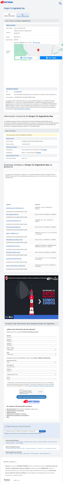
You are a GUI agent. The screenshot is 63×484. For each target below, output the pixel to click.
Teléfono (9, 369)
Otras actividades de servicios (50, 448)
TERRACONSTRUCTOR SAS (13, 246)
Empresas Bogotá (9, 453)
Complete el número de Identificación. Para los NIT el (29, 358)
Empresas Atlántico (34, 453)
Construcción (40, 448)
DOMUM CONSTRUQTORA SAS (13, 258)
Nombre (9, 335)
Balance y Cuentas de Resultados (40, 441)
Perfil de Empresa (19, 441)
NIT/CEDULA (10, 365)
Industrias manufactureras (31, 448)
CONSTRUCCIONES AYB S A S (13, 220)
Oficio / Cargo (10, 348)
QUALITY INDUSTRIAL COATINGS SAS (15, 265)
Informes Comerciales (52, 441)
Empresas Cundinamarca (45, 453)
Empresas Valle (26, 453)
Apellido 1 (9, 339)
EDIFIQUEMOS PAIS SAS (12, 214)
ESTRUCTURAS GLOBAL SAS (13, 227)
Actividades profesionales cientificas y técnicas (15, 448)
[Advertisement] (31, 75)
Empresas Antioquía (18, 453)
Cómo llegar (37, 42)
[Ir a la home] (13, 2)
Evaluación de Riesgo (28, 441)
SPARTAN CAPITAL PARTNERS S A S (15, 208)
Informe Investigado (19, 443)
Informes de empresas (10, 441)
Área (8, 352)
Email (8, 377)
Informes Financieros (10, 443)
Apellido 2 (9, 343)
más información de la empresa (22, 109)
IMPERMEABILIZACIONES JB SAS (14, 239)
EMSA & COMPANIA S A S (12, 233)
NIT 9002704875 (18, 91)
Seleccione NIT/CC (12, 360)
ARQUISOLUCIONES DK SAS (13, 252)
